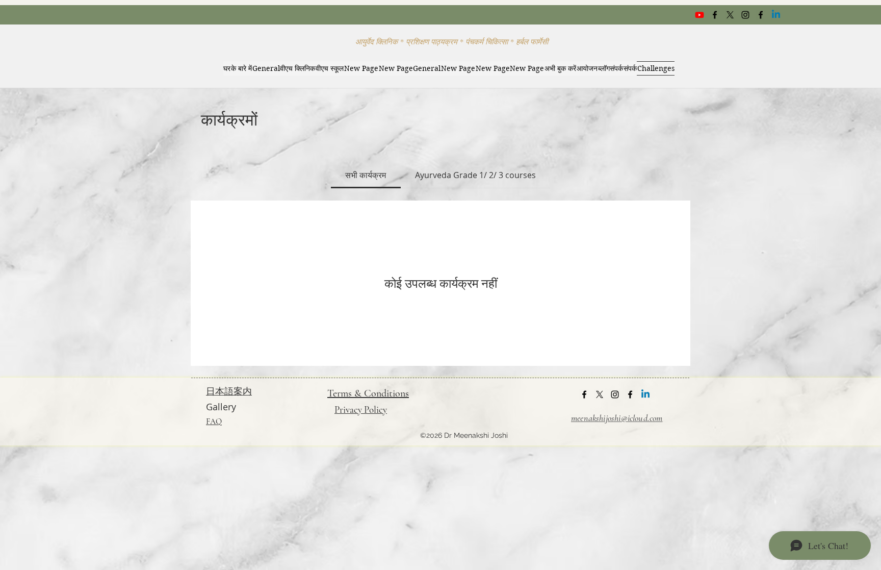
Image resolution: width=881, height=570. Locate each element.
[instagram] (745, 15)
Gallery (221, 407)
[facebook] (715, 15)
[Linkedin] (776, 15)
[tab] (365, 175)
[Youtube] (699, 15)
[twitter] (730, 15)
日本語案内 (229, 391)
